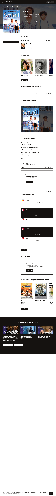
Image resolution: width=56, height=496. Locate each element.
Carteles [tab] (24, 104)
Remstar (37, 212)
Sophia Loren (24, 75)
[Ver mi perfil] (52, 2)
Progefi (36, 16)
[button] (50, 109)
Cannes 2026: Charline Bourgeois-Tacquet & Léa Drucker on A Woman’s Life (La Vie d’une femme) (10, 338)
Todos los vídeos (18, 344)
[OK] (51, 493)
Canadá (27, 209)
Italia (27, 219)
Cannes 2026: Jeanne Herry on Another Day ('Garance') (26, 338)
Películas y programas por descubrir (12, 38)
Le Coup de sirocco (40, 300)
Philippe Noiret (39, 75)
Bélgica (27, 200)
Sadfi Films (37, 240)
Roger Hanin (37, 14)
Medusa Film (37, 221)
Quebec (27, 228)
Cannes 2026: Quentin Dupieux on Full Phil (44, 337)
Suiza (27, 238)
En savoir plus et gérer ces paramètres (11, 494)
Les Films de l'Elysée (39, 202)
